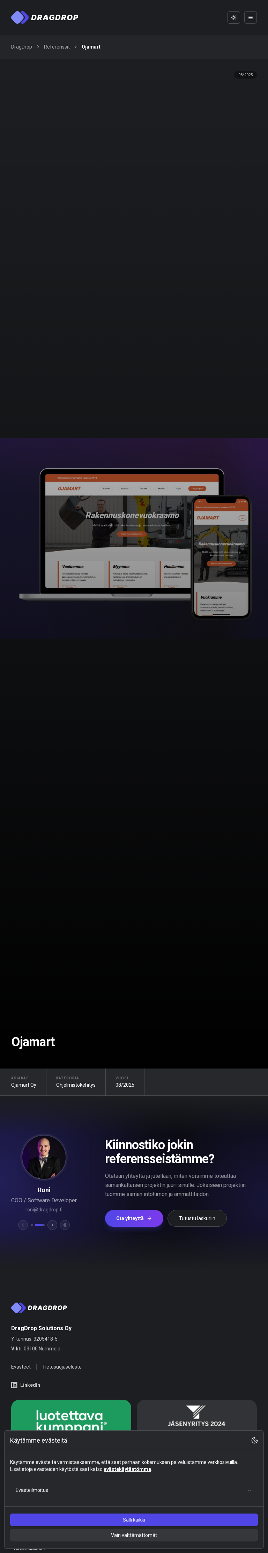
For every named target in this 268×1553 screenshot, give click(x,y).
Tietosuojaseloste (62, 1367)
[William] (31, 1225)
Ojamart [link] (91, 47)
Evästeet (21, 1367)
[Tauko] (64, 1225)
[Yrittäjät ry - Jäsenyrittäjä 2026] (197, 1422)
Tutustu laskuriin (196, 1218)
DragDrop (21, 47)
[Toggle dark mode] (234, 17)
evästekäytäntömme (127, 1469)
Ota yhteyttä (129, 1218)
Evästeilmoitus (32, 1490)
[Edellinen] (23, 1225)
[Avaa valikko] (250, 17)
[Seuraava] (52, 1225)
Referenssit (57, 47)
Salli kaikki (134, 1520)
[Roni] (39, 1225)
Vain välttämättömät (134, 1535)
